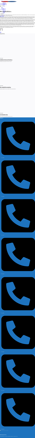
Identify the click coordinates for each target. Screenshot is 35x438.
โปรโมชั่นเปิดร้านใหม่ (4, 114)
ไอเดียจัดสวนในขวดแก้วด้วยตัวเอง (6, 59)
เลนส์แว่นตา (4, 9)
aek (0, 32)
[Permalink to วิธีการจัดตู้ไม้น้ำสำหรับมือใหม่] (1, 85)
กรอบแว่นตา (4, 8)
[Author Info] (1, 30)
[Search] (0, 6)
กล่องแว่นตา (4, 10)
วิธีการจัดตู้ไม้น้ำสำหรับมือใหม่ (5, 87)
